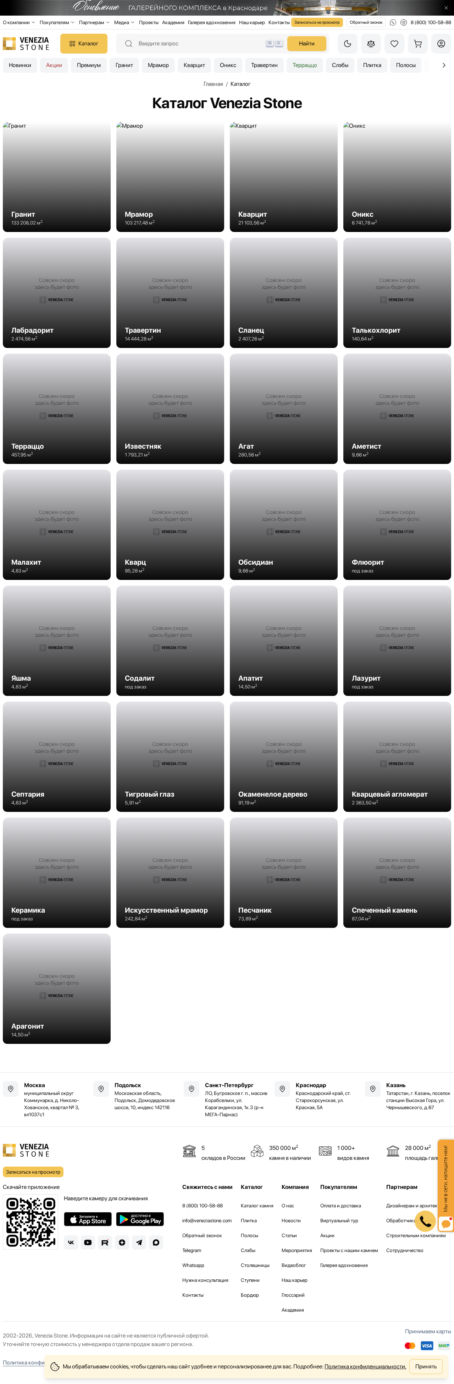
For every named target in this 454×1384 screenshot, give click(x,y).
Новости (291, 1220)
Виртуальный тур (339, 1220)
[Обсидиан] (284, 525)
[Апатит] (284, 641)
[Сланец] (284, 293)
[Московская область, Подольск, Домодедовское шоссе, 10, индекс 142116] (136, 1096)
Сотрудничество (404, 1250)
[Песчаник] (284, 873)
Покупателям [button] (54, 22)
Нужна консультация (205, 1280)
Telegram (191, 1250)
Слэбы (340, 65)
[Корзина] (418, 44)
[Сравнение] (371, 44)
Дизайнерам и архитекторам (418, 1205)
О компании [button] (16, 22)
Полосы (406, 65)
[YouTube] (88, 1242)
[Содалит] (170, 641)
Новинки (20, 65)
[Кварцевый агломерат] (397, 757)
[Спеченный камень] (397, 873)
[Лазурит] (397, 641)
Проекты (149, 22)
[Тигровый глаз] (170, 757)
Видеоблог (294, 1265)
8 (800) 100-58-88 (202, 1205)
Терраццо (305, 65)
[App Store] (88, 1219)
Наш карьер (252, 22)
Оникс (228, 65)
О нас (288, 1205)
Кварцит (194, 65)
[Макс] (156, 1242)
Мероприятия (297, 1250)
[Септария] (57, 757)
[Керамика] (57, 873)
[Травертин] (170, 293)
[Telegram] (139, 1242)
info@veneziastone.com (207, 1220)
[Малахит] (57, 525)
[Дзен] (122, 1242)
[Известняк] (170, 409)
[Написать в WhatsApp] (393, 22)
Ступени (250, 1280)
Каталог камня (257, 1205)
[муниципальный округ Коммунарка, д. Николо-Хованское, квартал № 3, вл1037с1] (46, 1099)
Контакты (279, 22)
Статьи (289, 1235)
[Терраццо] (57, 409)
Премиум (89, 65)
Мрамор (158, 65)
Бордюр (250, 1295)
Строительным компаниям (416, 1235)
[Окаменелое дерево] (284, 757)
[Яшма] (57, 641)
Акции (54, 65)
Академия (173, 22)
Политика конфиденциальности (43, 1362)
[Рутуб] (105, 1242)
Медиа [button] (121, 22)
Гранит (124, 65)
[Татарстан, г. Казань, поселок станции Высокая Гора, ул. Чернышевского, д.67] (408, 1096)
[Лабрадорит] (57, 293)
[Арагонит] (57, 989)
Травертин (264, 65)
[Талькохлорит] (397, 293)
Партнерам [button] (91, 22)
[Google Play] (140, 1219)
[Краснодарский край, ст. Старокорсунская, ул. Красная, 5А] (318, 1096)
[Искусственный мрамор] (170, 873)
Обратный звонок (366, 22)
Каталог (88, 43)
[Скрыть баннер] (446, 8)
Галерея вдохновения (212, 22)
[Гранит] (57, 177)
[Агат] (284, 409)
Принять (426, 1366)
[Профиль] (441, 44)
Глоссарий (293, 1295)
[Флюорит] (397, 525)
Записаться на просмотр (317, 22)
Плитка (372, 65)
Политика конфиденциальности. (365, 1366)
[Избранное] (394, 44)
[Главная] (26, 43)
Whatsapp (193, 1265)
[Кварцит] (284, 177)
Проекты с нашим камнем (349, 1250)
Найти (307, 43)
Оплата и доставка (340, 1205)
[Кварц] (170, 525)
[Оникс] (397, 177)
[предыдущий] (444, 65)
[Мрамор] (170, 177)
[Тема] (348, 44)
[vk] (71, 1242)
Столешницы (255, 1265)
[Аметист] (397, 409)
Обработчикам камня (410, 1220)
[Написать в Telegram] (403, 22)
